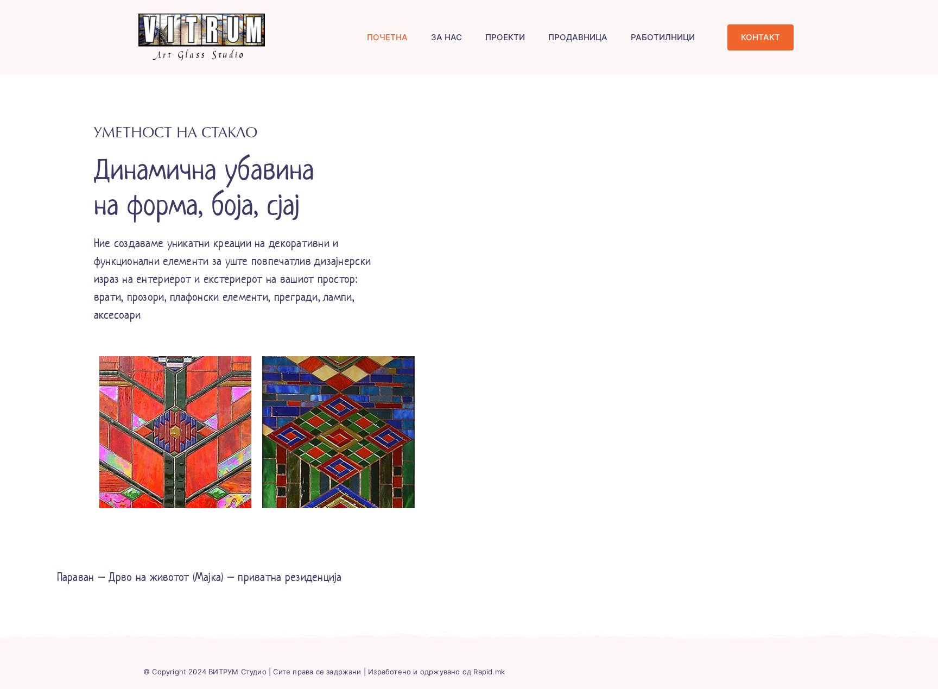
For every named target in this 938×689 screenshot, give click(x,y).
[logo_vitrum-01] (201, 18)
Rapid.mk (489, 671)
